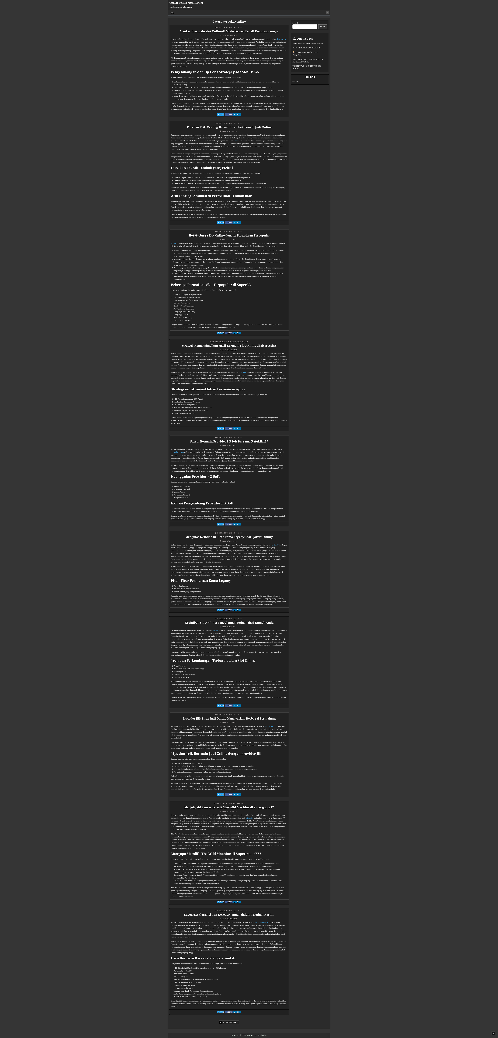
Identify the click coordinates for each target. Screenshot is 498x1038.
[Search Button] (327, 12)
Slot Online (238, 27)
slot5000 (296, 81)
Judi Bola (220, 27)
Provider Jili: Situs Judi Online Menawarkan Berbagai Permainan (229, 719)
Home (172, 12)
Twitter (222, 114)
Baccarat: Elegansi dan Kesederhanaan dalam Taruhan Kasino (229, 915)
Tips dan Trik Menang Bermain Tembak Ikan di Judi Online (229, 127)
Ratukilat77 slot (177, 452)
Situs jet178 (281, 39)
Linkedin (238, 114)
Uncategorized (242, 342)
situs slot (249, 818)
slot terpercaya (270, 726)
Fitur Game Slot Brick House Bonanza (308, 44)
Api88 (243, 372)
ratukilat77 (275, 545)
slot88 (215, 630)
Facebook (230, 114)
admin (224, 35)
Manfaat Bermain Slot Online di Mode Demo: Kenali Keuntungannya (229, 31)
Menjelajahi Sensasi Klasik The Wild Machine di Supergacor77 (229, 807)
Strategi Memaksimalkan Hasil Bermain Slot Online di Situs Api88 (229, 346)
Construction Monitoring (186, 3)
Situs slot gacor (261, 922)
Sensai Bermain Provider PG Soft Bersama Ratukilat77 (229, 442)
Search (295, 23)
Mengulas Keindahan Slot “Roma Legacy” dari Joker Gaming (229, 537)
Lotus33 (237, 141)
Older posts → (232, 1022)
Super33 (174, 243)
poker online (228, 27)
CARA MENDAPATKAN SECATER (306, 48)
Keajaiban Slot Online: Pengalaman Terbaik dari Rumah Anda (229, 623)
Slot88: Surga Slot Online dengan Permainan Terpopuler (229, 236)
